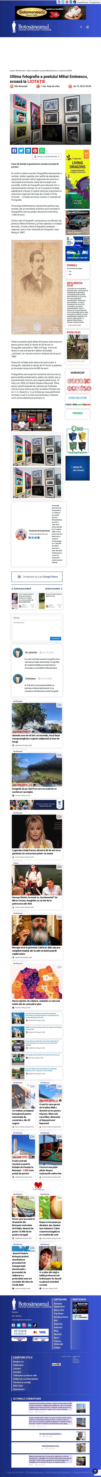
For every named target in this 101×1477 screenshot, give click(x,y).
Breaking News (61, 1317)
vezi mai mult (74, 325)
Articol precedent (22, 588)
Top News (59, 1313)
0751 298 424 (17, 1316)
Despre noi (18, 1361)
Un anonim (31, 652)
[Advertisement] (50, 52)
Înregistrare (95, 2)
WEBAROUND (88, 1472)
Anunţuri (17, 1372)
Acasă (12, 71)
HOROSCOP (78, 373)
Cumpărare (80, 404)
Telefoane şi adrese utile (25, 1375)
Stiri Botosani (20, 71)
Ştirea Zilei (59, 1310)
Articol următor (52, 588)
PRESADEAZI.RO (76, 1356)
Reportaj (58, 1324)
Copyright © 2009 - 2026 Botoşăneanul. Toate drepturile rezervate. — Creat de (51, 1472)
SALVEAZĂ (55, 638)
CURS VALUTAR (77, 398)
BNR (74, 404)
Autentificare (82, 2)
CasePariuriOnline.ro (66, 1356)
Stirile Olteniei (76, 1362)
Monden (58, 1334)
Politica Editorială (58, 1342)
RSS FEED (18, 1386)
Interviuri (58, 1327)
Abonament (18, 1389)
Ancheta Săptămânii (59, 1305)
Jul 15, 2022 (48, 652)
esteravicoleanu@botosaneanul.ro (38, 534)
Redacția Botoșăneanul (39, 531)
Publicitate (18, 1365)
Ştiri (56, 1320)
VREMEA (77, 413)
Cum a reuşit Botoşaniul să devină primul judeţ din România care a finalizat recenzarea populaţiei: (26, 598)
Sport (56, 1337)
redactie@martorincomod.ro (22, 1320)
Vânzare (87, 404)
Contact (17, 1368)
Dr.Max (74, 1358)
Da (70, 271)
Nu (70, 274)
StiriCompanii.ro (76, 1361)
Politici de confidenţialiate (25, 1379)
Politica (15, 863)
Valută (68, 404)
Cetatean (30, 678)
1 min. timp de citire (50, 86)
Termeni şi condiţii (22, 1382)
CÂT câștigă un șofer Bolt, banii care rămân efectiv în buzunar (42, 1055)
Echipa (57, 1347)
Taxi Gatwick (75, 1359)
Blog (56, 1331)
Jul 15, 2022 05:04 (82, 86)
